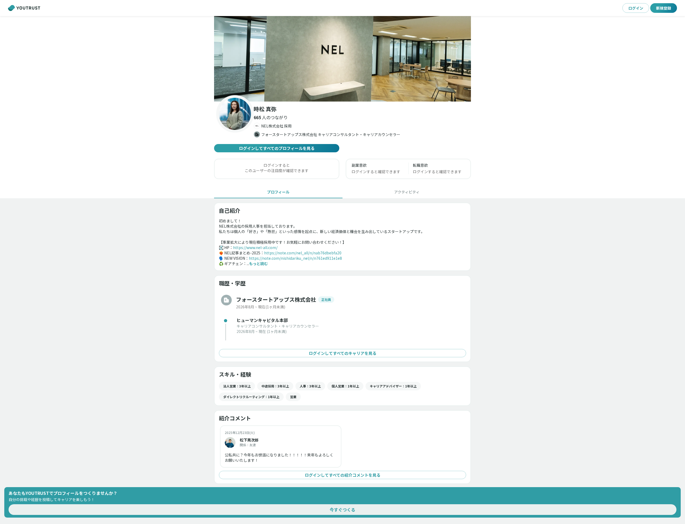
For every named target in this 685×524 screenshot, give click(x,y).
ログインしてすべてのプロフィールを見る (277, 148)
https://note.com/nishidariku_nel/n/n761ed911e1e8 (295, 258)
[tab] (278, 191)
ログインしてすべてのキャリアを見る (342, 353)
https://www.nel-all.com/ (255, 247)
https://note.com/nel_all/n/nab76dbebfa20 (302, 252)
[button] (342, 59)
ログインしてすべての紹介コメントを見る (342, 475)
